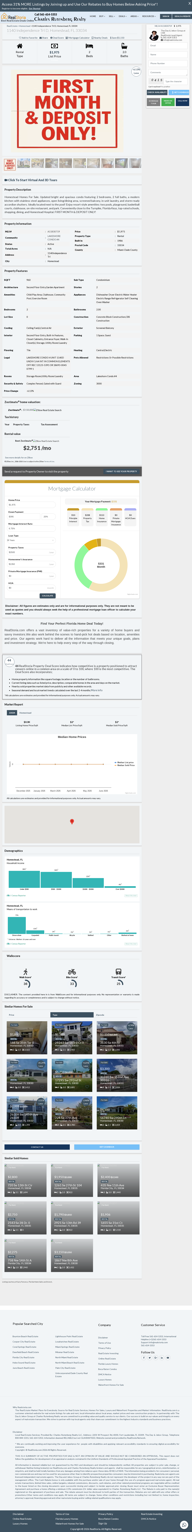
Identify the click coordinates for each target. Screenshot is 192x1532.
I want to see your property (121, 471)
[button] (34, 8)
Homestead (25, 712)
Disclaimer (103, 1337)
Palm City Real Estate (65, 1368)
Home (93, 16)
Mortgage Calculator (91, 37)
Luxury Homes (105, 1379)
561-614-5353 (169, 37)
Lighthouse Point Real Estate (69, 1336)
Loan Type (13, 535)
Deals (122, 16)
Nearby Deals (119, 37)
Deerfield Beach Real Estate (26, 1352)
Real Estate (12, 26)
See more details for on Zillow (19, 457)
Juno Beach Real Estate (24, 1368)
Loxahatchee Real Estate (67, 1341)
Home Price (14, 500)
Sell (111, 16)
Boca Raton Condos (107, 1369)
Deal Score (64, 37)
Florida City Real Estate (23, 1357)
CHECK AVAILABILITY (157, 92)
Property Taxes (16, 547)
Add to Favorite (27, 37)
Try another (165, 87)
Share (47, 37)
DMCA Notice (104, 1374)
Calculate (47, 596)
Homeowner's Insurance (20, 559)
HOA (10, 583)
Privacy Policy (104, 1348)
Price (11, 1015)
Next (135, 111)
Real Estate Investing (108, 1353)
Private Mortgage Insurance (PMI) (25, 571)
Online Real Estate (107, 1358)
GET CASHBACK (107, 1147)
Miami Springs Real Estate (67, 1347)
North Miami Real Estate (66, 1357)
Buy (101, 16)
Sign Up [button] (102, 1523)
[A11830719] (154, 35)
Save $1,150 (72, 42)
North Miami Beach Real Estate (69, 1362)
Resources (148, 16)
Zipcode (100, 1015)
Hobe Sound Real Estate (24, 1362)
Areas (133, 16)
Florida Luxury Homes (108, 1364)
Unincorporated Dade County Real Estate (71, 1375)
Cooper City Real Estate (24, 1341)
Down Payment (16, 512)
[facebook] (143, 1357)
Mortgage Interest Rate (20, 523)
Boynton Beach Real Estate (25, 1336)
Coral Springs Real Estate (24, 1347)
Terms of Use (49, 461)
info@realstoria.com (173, 40)
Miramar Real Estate (64, 1352)
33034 (12, 712)
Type (54, 1015)
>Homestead (24, 26)
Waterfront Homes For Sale (111, 1385)
